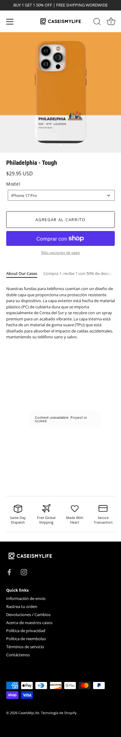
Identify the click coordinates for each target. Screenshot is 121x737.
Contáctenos (18, 655)
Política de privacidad (25, 630)
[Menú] (10, 21)
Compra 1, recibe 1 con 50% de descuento (81, 273)
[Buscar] (97, 22)
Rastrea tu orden (21, 606)
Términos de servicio (25, 646)
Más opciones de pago (60, 252)
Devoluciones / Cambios (28, 614)
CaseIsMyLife (28, 712)
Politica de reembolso (26, 638)
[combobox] (61, 195)
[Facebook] (9, 571)
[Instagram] (24, 571)
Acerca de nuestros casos (29, 622)
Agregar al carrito (60, 219)
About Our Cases (21, 273)
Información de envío (26, 598)
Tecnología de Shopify (59, 712)
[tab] (24, 274)
